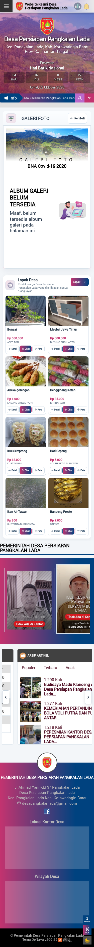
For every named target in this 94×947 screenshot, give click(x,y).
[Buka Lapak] (80, 282)
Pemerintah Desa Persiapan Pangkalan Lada (49, 935)
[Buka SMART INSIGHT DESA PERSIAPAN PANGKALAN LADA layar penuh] (89, 97)
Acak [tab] (63, 667)
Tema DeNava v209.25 (39, 939)
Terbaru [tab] (43, 667)
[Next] (88, 697)
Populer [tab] (22, 667)
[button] (79, 97)
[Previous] (5, 697)
